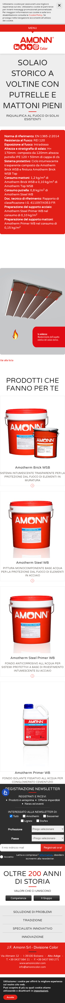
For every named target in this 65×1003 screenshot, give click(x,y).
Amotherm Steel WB (32, 563)
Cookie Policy (35, 15)
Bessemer (53, 816)
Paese (15, 838)
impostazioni (41, 990)
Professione (15, 829)
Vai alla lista (6, 360)
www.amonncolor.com (32, 963)
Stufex (44, 820)
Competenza (18, 898)
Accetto (9, 856)
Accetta (10, 997)
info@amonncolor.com (32, 967)
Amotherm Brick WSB (32, 467)
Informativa (46, 855)
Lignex (28, 820)
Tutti (16, 816)
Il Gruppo (46, 898)
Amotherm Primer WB (32, 773)
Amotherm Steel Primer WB (32, 658)
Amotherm (32, 816)
